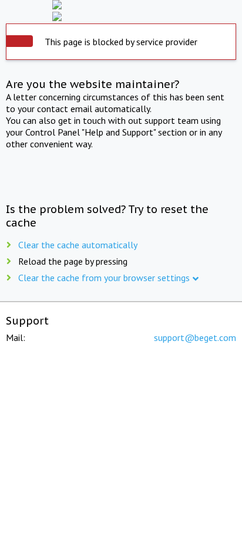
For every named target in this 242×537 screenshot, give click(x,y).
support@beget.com (195, 337)
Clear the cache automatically (77, 245)
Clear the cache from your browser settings (104, 277)
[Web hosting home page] (121, 6)
